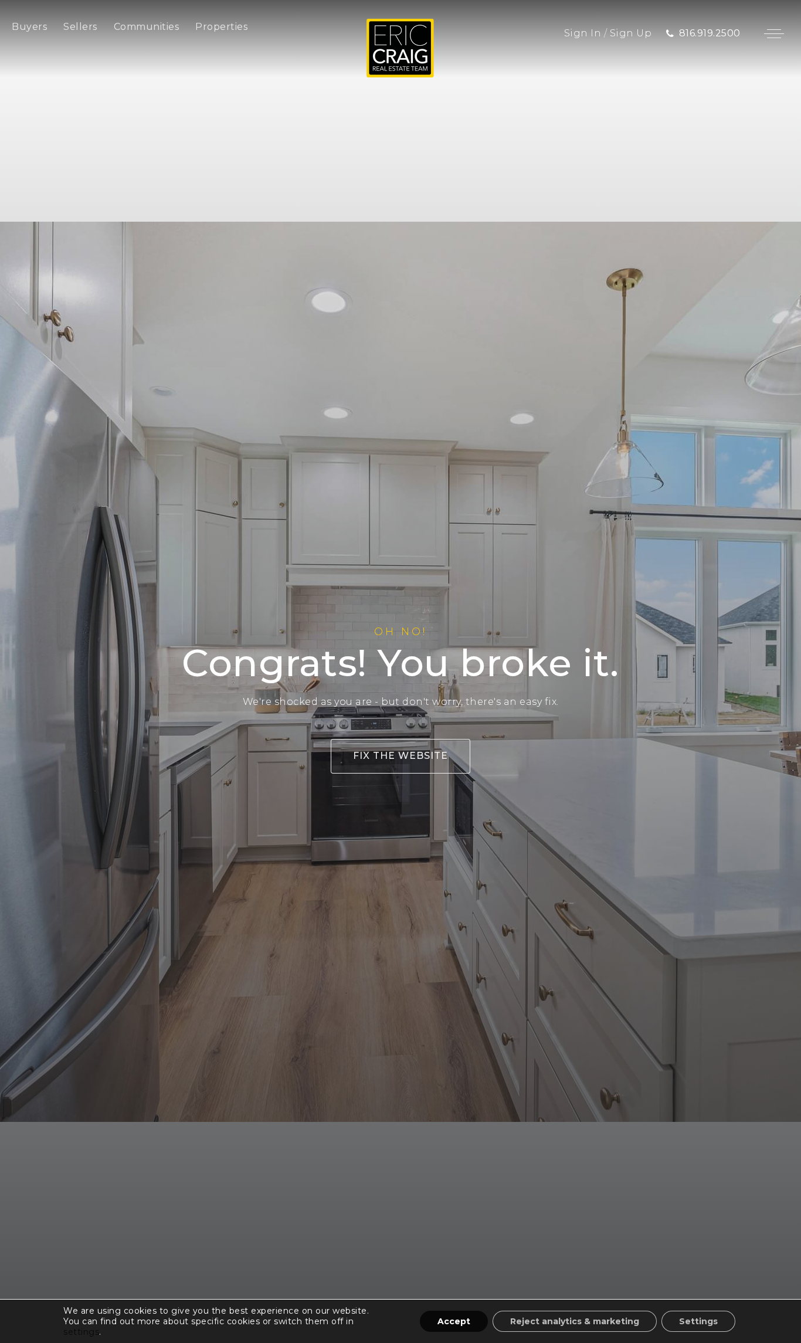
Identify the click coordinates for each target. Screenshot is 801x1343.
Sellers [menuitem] (80, 26)
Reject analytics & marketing (574, 1321)
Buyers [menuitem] (29, 26)
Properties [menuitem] (221, 26)
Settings (698, 1321)
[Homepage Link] (400, 47)
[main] (400, 671)
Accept (453, 1321)
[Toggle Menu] (774, 33)
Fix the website (400, 755)
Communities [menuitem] (146, 26)
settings (81, 1332)
